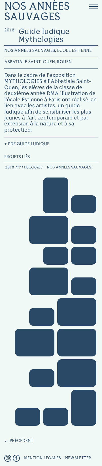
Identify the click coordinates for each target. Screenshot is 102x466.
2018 (9, 168)
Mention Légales (42, 458)
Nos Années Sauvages (69, 168)
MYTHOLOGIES (28, 168)
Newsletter (78, 458)
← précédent (18, 441)
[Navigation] (93, 6)
